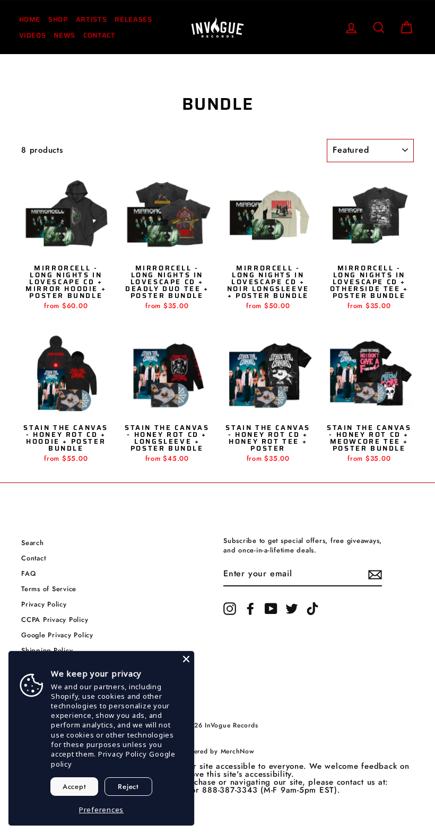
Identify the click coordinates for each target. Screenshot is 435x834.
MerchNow (238, 751)
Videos (32, 35)
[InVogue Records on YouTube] (271, 608)
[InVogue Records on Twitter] (291, 608)
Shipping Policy (47, 650)
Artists (91, 19)
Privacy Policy (44, 604)
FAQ (28, 573)
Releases (133, 19)
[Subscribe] (375, 574)
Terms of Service (48, 589)
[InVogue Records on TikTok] (312, 608)
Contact (99, 35)
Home (30, 19)
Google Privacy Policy (57, 635)
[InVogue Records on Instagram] (229, 608)
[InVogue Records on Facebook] (250, 608)
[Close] (186, 659)
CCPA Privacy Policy (54, 619)
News (64, 35)
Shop (58, 19)
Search (32, 543)
